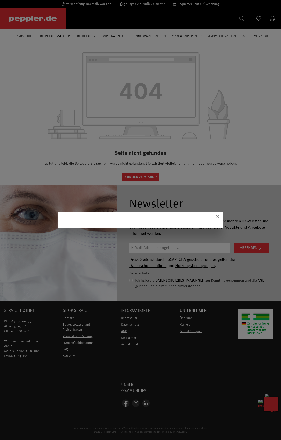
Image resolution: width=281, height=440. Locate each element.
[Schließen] (217, 216)
